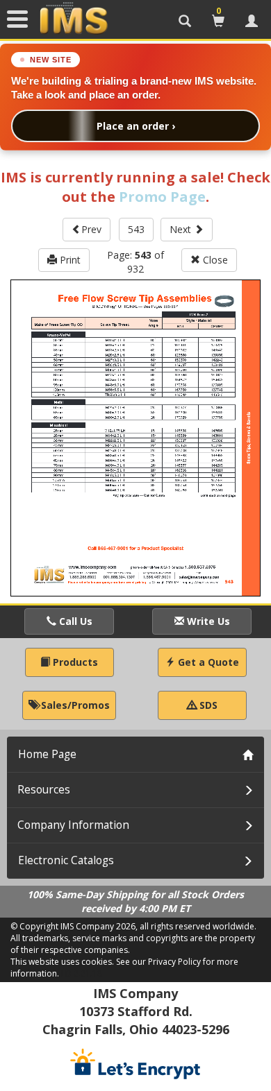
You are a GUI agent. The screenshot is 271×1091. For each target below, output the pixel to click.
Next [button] (182, 229)
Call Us (74, 621)
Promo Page (162, 196)
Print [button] (69, 259)
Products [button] (74, 662)
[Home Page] (73, 18)
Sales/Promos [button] (74, 705)
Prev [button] (91, 229)
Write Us (207, 621)
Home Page (47, 754)
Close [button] (214, 259)
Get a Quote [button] (207, 662)
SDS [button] (207, 705)
